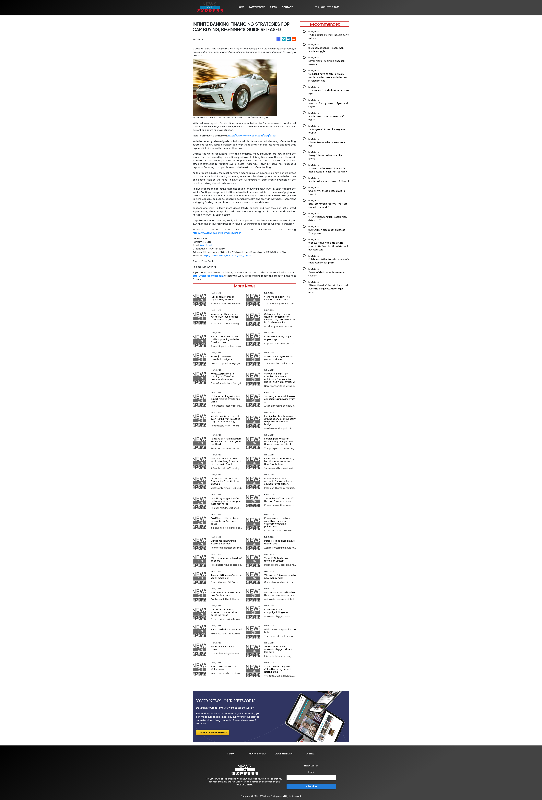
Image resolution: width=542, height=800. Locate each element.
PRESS (273, 7)
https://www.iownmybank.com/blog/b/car (252, 135)
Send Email (206, 245)
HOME (241, 7)
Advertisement (284, 753)
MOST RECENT (257, 7)
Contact (311, 753)
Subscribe (311, 786)
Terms (230, 753)
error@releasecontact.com (208, 275)
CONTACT (287, 7)
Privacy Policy (257, 753)
